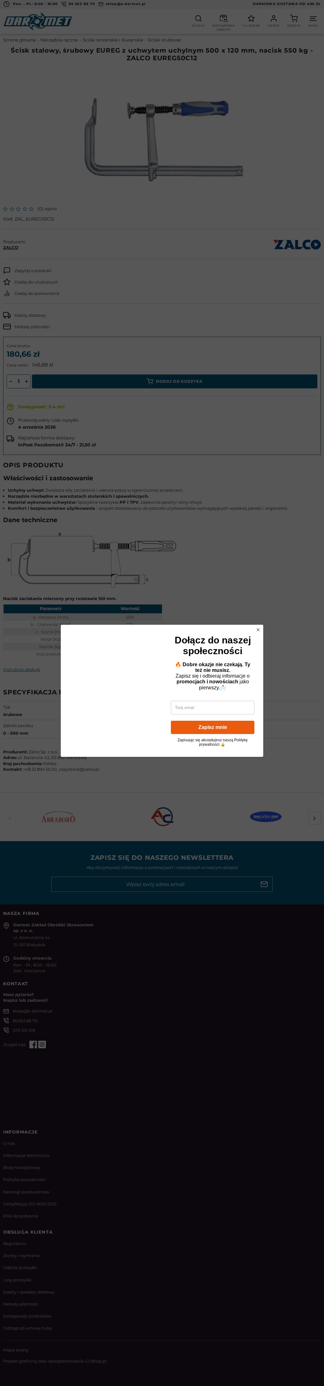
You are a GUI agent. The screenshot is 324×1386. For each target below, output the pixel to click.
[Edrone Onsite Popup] (162, 693)
